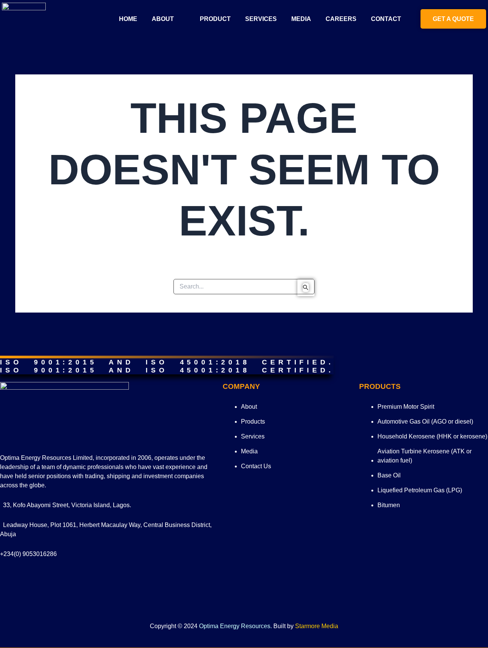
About (163, 19)
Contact (386, 19)
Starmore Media (316, 626)
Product (215, 19)
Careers (341, 19)
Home (128, 19)
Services (261, 19)
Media (301, 19)
